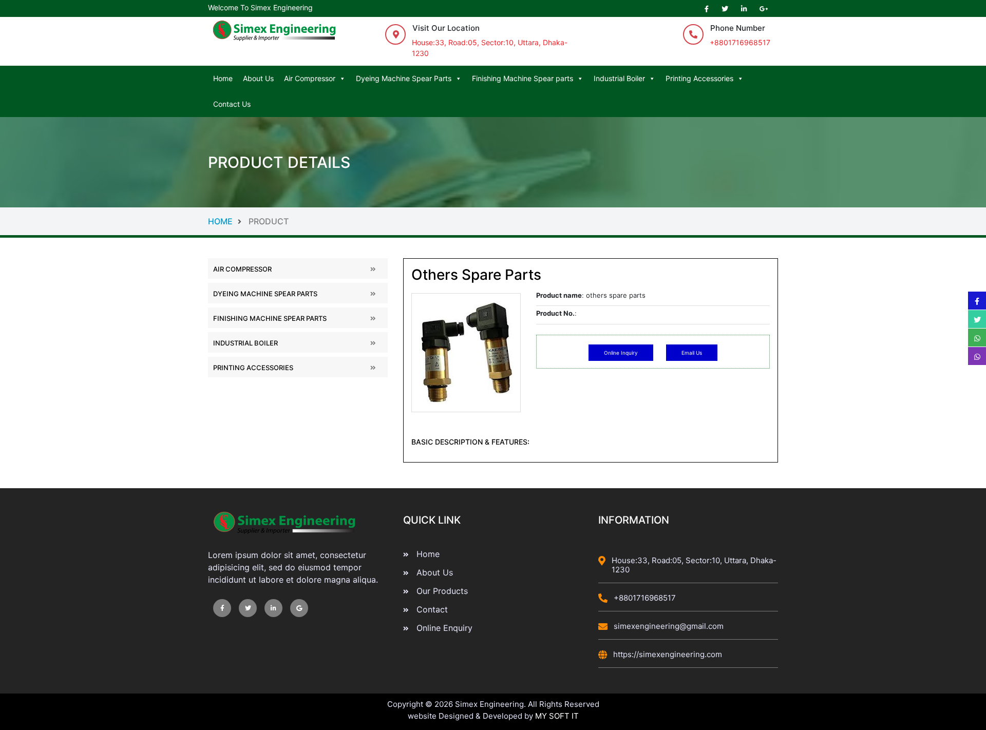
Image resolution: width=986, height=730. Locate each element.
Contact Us (232, 104)
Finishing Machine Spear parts (522, 78)
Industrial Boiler (619, 78)
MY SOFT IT (557, 716)
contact (432, 609)
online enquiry (444, 628)
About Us (258, 78)
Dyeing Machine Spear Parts (403, 78)
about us (434, 572)
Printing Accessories (699, 78)
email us (691, 353)
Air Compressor (309, 78)
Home (223, 78)
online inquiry (621, 353)
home (248, 221)
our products (442, 591)
